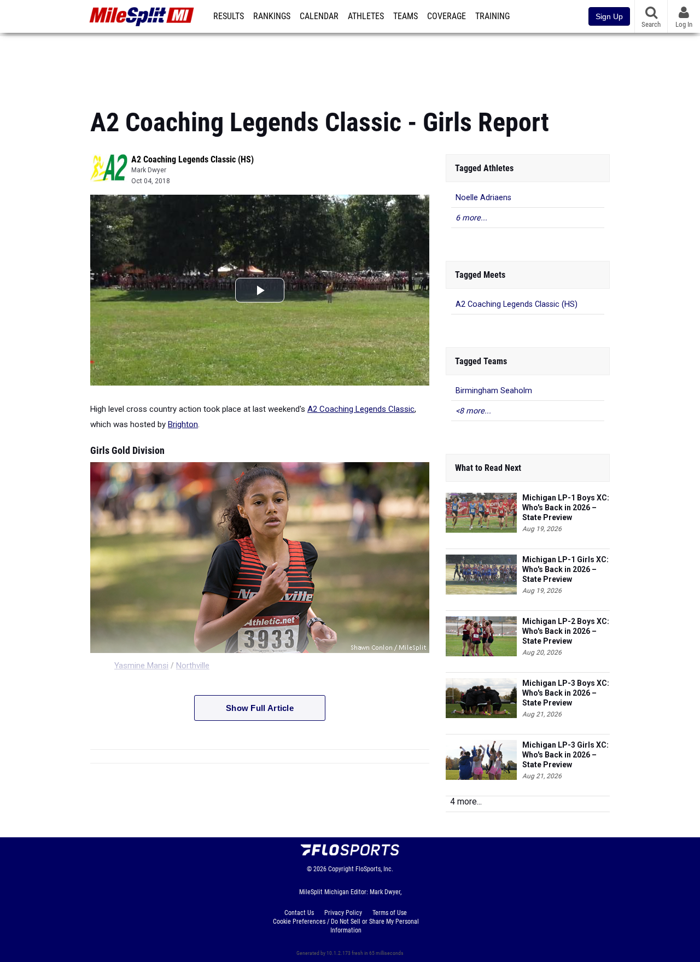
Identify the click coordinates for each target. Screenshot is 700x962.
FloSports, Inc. (374, 869)
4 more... (466, 801)
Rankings (271, 16)
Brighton (183, 424)
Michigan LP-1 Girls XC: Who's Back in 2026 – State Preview (565, 569)
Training (492, 16)
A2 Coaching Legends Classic (361, 409)
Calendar (319, 16)
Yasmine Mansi (141, 666)
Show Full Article (260, 708)
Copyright (341, 869)
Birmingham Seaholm (494, 390)
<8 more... (473, 411)
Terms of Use (389, 913)
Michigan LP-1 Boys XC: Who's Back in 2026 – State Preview (565, 507)
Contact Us (299, 913)
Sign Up (609, 16)
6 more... (471, 218)
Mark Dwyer (148, 170)
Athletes (366, 16)
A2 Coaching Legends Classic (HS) (192, 159)
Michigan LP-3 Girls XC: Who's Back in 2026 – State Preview (565, 755)
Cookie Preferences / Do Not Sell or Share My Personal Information (346, 926)
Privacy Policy (343, 913)
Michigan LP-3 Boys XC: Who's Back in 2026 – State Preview (565, 693)
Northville (192, 666)
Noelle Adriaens (483, 197)
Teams (405, 16)
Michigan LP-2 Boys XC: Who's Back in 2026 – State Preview (565, 631)
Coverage (446, 16)
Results (228, 16)
